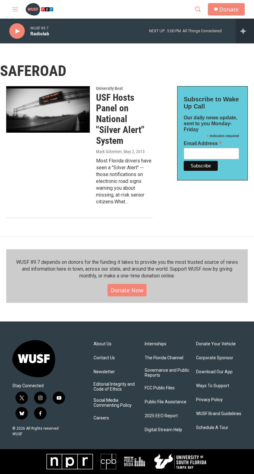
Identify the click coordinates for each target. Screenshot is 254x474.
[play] (17, 31)
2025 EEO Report (161, 416)
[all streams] (245, 31)
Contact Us (104, 358)
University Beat (109, 88)
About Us (103, 344)
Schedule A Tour (212, 427)
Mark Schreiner (109, 151)
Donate (229, 9)
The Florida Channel (164, 358)
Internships (155, 344)
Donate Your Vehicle (216, 344)
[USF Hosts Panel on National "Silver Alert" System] (48, 109)
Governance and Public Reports (167, 373)
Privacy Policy (209, 399)
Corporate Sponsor (214, 358)
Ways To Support (212, 385)
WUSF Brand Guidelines (218, 413)
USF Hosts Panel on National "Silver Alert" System (120, 119)
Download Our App (214, 372)
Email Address (203, 143)
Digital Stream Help (163, 429)
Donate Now (127, 290)
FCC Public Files (160, 388)
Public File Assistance (165, 402)
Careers (101, 418)
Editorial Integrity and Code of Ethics (114, 387)
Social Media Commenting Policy (113, 403)
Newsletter (104, 372)
